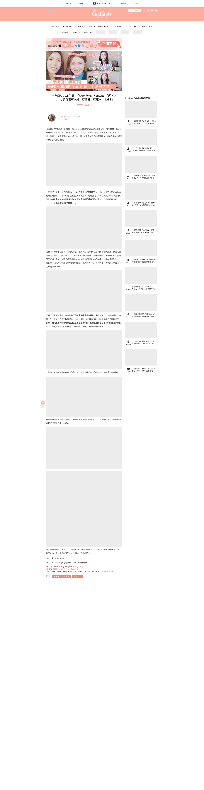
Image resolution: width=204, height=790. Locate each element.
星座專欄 (65, 32)
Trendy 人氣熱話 (147, 26)
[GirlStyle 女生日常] (102, 14)
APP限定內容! (67, 26)
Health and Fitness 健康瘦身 (98, 26)
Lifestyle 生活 (116, 26)
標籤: (49, 576)
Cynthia (63, 117)
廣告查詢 (123, 3)
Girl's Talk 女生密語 (131, 26)
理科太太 (77, 576)
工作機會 (135, 3)
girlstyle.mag (78, 567)
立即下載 (110, 571)
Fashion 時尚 (80, 26)
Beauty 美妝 (55, 26)
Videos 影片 (76, 32)
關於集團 (68, 3)
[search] (144, 11)
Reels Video (88, 32)
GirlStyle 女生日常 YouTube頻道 (65, 569)
